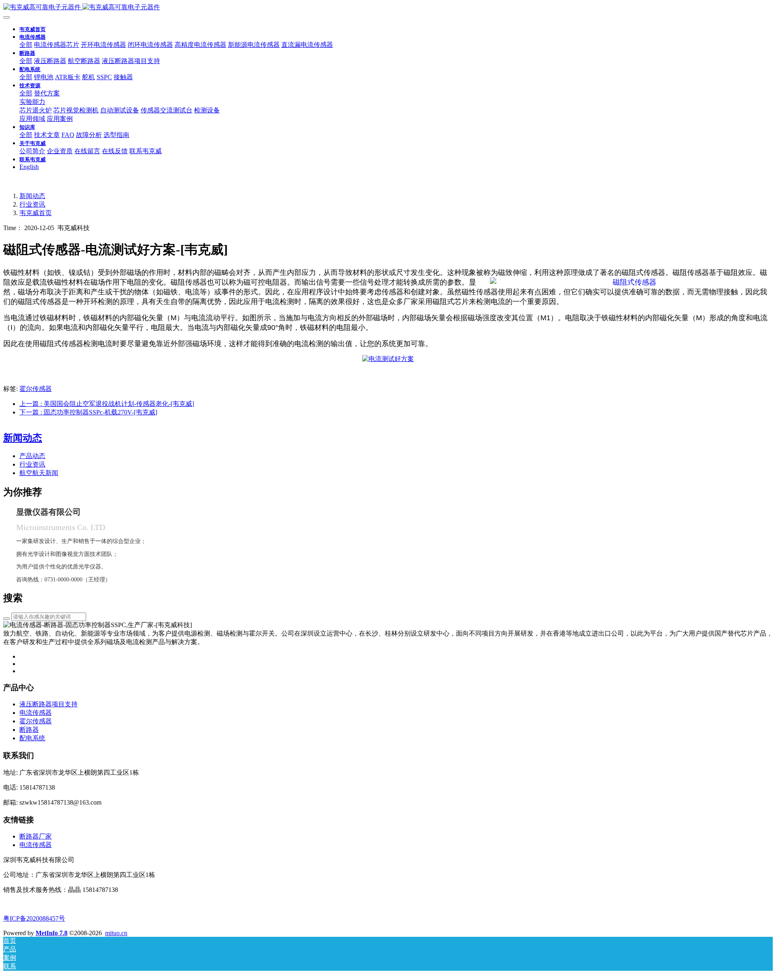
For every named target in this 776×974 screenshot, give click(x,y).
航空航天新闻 (38, 472)
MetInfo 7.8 (51, 933)
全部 (25, 44)
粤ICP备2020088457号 (34, 918)
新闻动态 (32, 195)
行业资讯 (32, 204)
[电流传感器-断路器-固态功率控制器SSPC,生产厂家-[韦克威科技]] (388, 7)
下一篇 (88, 412)
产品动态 (32, 455)
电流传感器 (35, 844)
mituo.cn (116, 933)
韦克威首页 (32, 29)
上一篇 (106, 403)
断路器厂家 (35, 836)
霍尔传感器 (35, 388)
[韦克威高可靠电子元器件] (388, 358)
